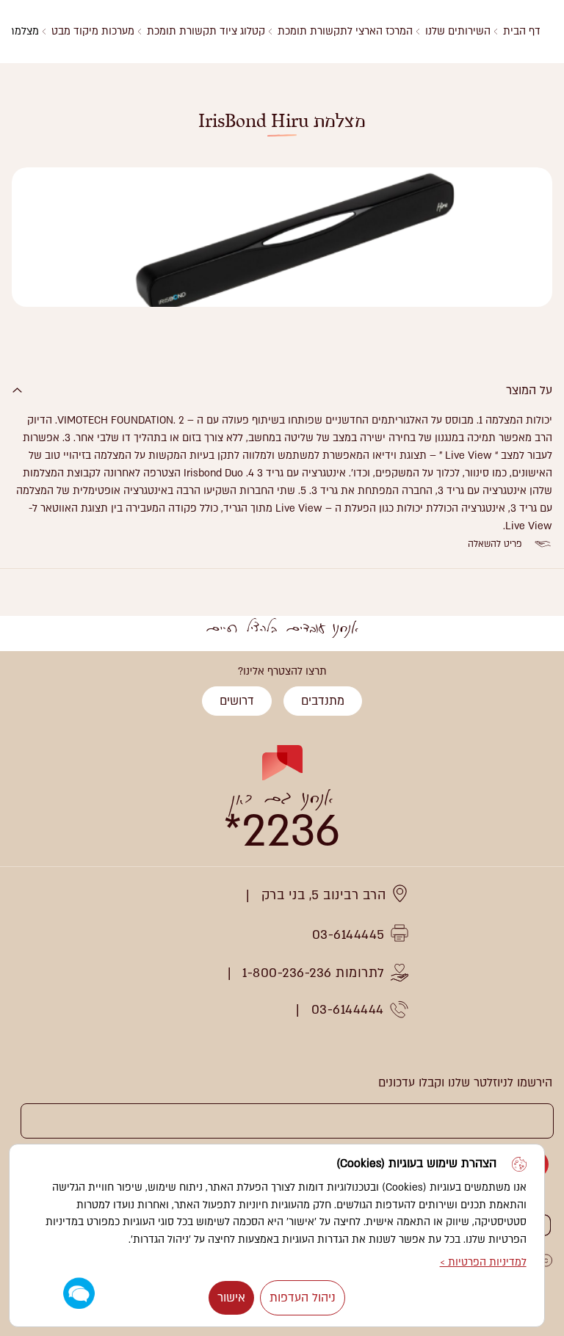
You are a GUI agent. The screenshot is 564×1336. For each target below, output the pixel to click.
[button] (79, 1294)
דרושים (237, 701)
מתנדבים (322, 701)
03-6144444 (347, 1009)
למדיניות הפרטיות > (483, 1262)
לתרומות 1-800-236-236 (313, 973)
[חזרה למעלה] (28, 680)
